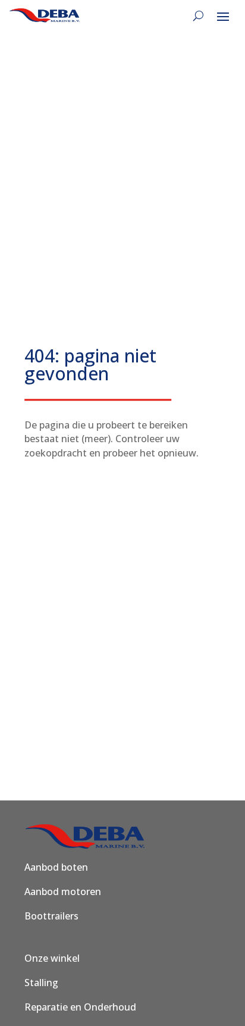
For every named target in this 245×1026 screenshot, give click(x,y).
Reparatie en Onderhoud (80, 1007)
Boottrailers (51, 915)
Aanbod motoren (62, 891)
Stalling (41, 982)
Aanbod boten (56, 867)
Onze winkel (52, 958)
